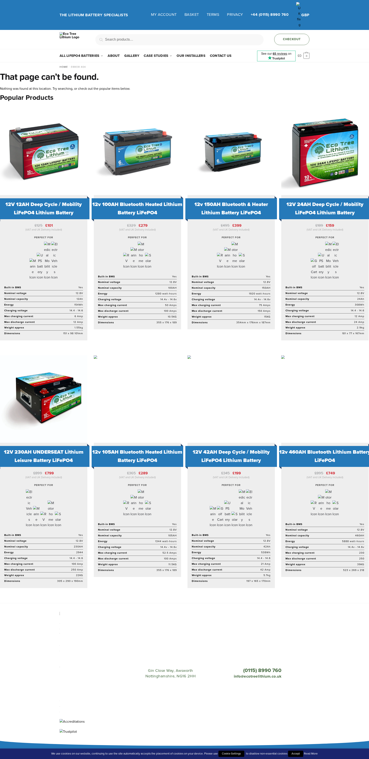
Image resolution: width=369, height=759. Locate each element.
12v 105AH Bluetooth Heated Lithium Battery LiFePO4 (137, 456)
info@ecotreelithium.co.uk (258, 676)
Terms (213, 14)
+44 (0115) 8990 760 (270, 14)
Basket (191, 14)
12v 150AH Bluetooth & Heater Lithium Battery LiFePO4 (231, 208)
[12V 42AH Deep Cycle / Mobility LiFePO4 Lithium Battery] (231, 399)
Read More (311, 753)
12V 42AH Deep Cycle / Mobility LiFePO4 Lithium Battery (231, 456)
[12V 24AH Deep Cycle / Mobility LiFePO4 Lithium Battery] (325, 151)
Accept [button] (295, 753)
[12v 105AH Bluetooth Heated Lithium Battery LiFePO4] (137, 399)
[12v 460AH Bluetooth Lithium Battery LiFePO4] (325, 399)
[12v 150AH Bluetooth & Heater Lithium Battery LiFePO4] (231, 151)
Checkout (292, 39)
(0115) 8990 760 (262, 670)
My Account (164, 14)
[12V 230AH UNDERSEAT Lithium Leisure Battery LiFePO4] (43, 399)
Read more (135, 350)
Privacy (235, 14)
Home (64, 66)
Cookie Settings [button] (231, 753)
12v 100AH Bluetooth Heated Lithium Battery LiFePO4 (137, 208)
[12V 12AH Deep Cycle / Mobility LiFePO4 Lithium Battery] (43, 151)
